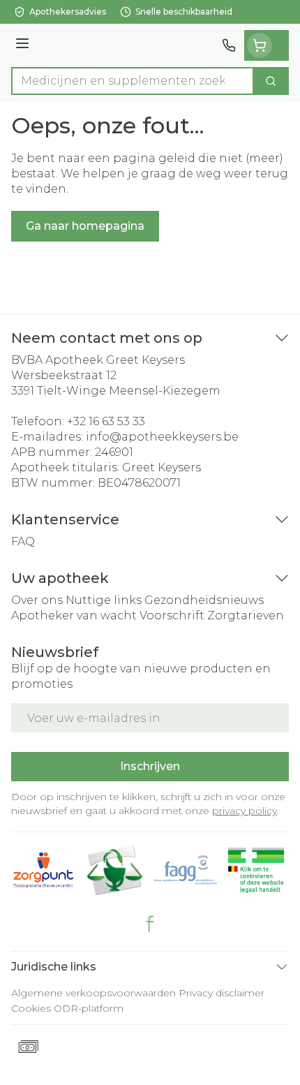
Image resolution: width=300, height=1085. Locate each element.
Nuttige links (104, 600)
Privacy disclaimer (221, 993)
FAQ (23, 541)
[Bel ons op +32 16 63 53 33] (229, 45)
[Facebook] (150, 923)
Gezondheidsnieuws (204, 600)
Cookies (31, 1008)
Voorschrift (172, 615)
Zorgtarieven (245, 615)
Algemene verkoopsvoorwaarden (93, 993)
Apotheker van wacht (74, 615)
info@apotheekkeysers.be (162, 436)
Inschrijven (150, 766)
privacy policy (244, 810)
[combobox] (132, 81)
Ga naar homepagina (85, 225)
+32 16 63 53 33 (106, 421)
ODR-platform (88, 1008)
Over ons (37, 600)
